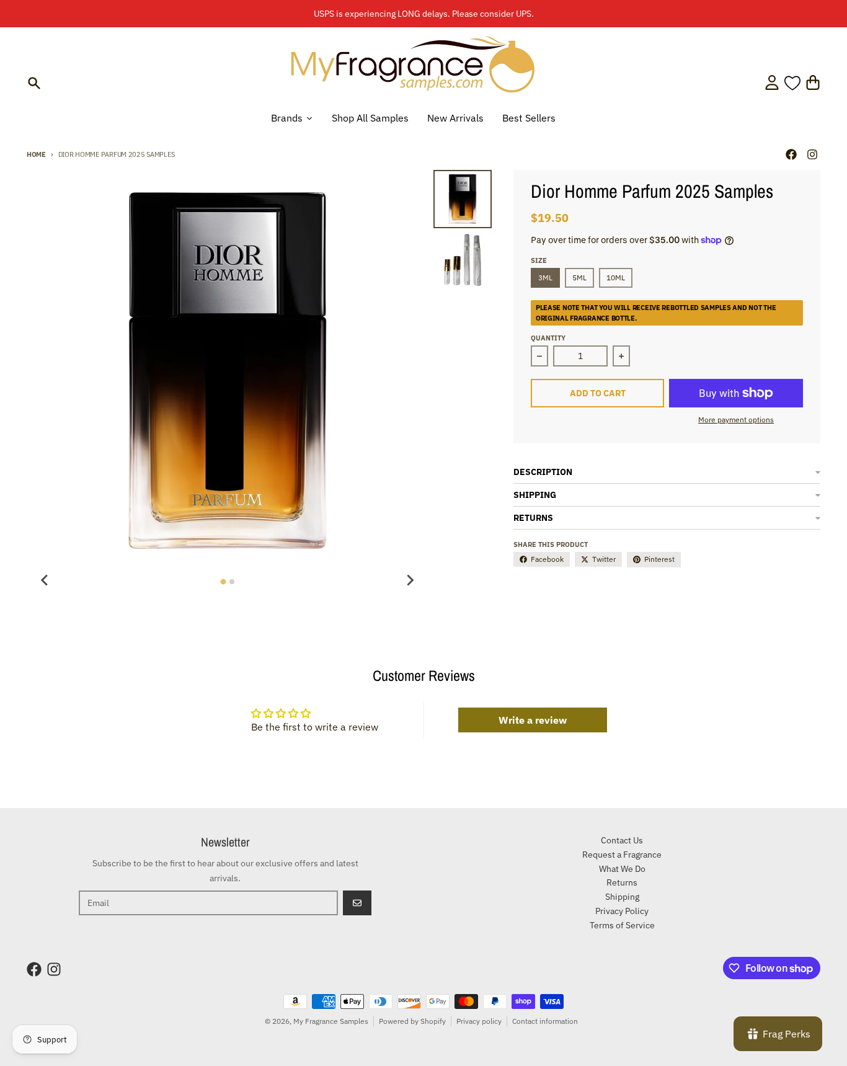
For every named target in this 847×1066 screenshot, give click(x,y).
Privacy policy (479, 1021)
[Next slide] (410, 580)
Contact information (545, 1021)
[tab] (223, 582)
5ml (579, 277)
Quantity (548, 338)
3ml (545, 277)
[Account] (772, 82)
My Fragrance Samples (330, 1021)
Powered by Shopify (412, 1021)
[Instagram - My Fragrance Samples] (812, 154)
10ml (615, 277)
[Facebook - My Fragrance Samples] (791, 154)
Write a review (533, 720)
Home (36, 154)
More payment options (736, 419)
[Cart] (812, 82)
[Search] (34, 83)
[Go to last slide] (45, 580)
